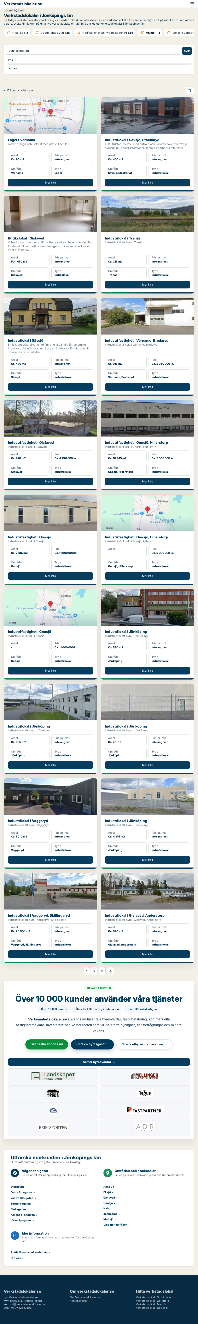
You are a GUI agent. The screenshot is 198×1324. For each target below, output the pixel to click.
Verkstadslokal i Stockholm (153, 1297)
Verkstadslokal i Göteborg (152, 1300)
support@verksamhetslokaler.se (24, 1304)
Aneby (107, 1186)
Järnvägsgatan (21, 1220)
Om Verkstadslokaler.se (85, 1297)
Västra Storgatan (22, 1198)
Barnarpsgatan (21, 1203)
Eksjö (107, 1192)
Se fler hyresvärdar (99, 1062)
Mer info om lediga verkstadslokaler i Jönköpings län (109, 23)
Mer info (50, 182)
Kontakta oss (78, 1300)
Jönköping (110, 1213)
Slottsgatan (18, 1209)
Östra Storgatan (21, 1192)
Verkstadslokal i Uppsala (152, 1307)
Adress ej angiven (23, 1214)
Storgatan (17, 1186)
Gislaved (109, 1197)
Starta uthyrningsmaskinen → (144, 1044)
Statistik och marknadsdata (29, 1252)
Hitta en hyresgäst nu (92, 1044)
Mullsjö (108, 1219)
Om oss (16, 1258)
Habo (106, 1208)
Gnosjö (108, 1203)
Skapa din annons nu (47, 1044)
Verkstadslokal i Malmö (151, 1304)
